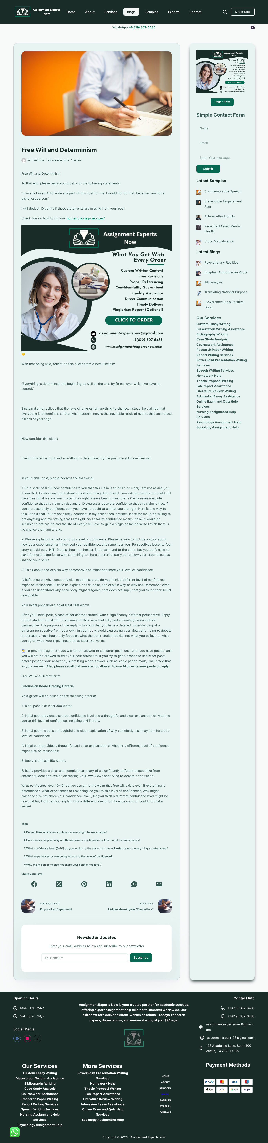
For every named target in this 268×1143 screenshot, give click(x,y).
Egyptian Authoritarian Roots (225, 272)
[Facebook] (34, 884)
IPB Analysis (213, 282)
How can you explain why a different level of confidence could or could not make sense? (82, 840)
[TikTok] (37, 1038)
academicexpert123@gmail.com (231, 1038)
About (90, 12)
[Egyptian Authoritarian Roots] (198, 273)
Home (71, 12)
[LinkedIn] (109, 884)
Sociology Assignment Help (217, 427)
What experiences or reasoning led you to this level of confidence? (68, 856)
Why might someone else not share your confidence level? (62, 864)
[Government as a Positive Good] (198, 303)
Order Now (242, 12)
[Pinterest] (84, 884)
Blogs (131, 12)
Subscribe (141, 957)
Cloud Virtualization (219, 241)
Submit (208, 169)
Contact (195, 12)
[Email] (253, 27)
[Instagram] (27, 1038)
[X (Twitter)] (59, 884)
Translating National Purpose (225, 292)
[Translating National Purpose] (198, 293)
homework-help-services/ (86, 218)
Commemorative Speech (222, 191)
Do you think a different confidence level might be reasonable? (65, 832)
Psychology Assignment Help (218, 422)
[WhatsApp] (134, 884)
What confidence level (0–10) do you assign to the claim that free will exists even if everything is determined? (96, 848)
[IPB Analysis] (198, 283)
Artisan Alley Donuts (219, 216)
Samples (151, 12)
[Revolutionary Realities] (198, 263)
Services (110, 12)
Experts (174, 12)
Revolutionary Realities (221, 262)
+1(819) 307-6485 (142, 27)
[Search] (225, 12)
